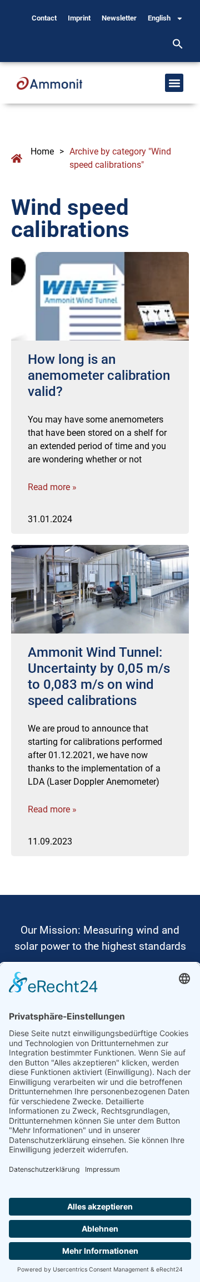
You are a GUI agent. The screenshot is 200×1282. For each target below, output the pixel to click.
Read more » (52, 487)
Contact (44, 18)
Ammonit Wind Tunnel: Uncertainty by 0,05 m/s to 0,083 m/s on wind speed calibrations (99, 676)
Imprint (79, 18)
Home (42, 151)
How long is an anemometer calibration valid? (99, 375)
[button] (178, 43)
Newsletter (119, 18)
